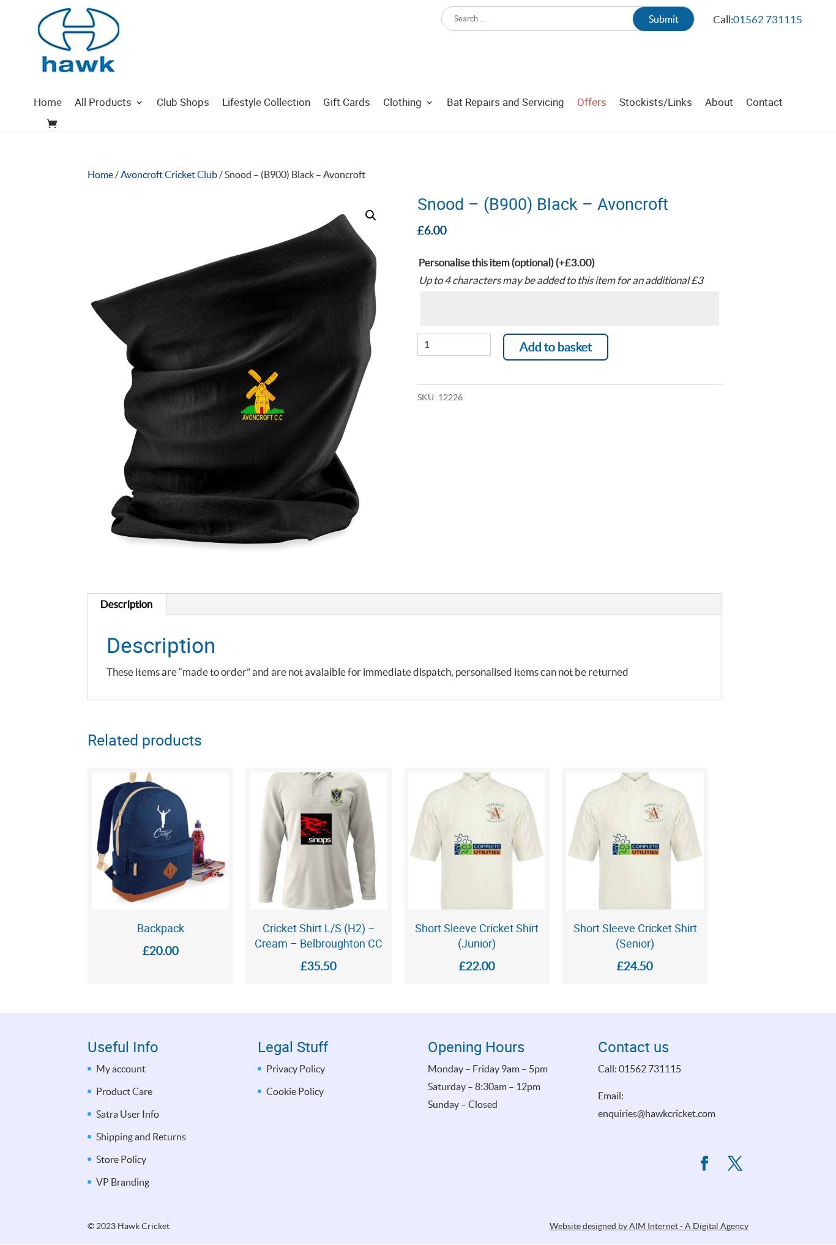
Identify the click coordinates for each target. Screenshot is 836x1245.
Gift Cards (346, 103)
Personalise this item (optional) (507, 262)
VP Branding (122, 1181)
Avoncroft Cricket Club (169, 175)
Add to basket (556, 347)
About (719, 103)
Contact (764, 103)
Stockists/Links (655, 103)
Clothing (402, 103)
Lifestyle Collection (266, 103)
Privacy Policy (295, 1068)
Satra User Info (127, 1114)
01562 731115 (767, 19)
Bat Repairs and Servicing (505, 103)
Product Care (124, 1091)
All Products (103, 103)
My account (121, 1068)
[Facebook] (704, 1165)
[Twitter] (735, 1165)
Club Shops (183, 103)
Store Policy (121, 1159)
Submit (664, 18)
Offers (591, 103)
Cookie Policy (295, 1091)
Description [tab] (126, 604)
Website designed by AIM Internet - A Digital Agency (649, 1226)
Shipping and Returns (141, 1136)
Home (48, 103)
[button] (371, 215)
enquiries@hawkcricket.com (656, 1113)
